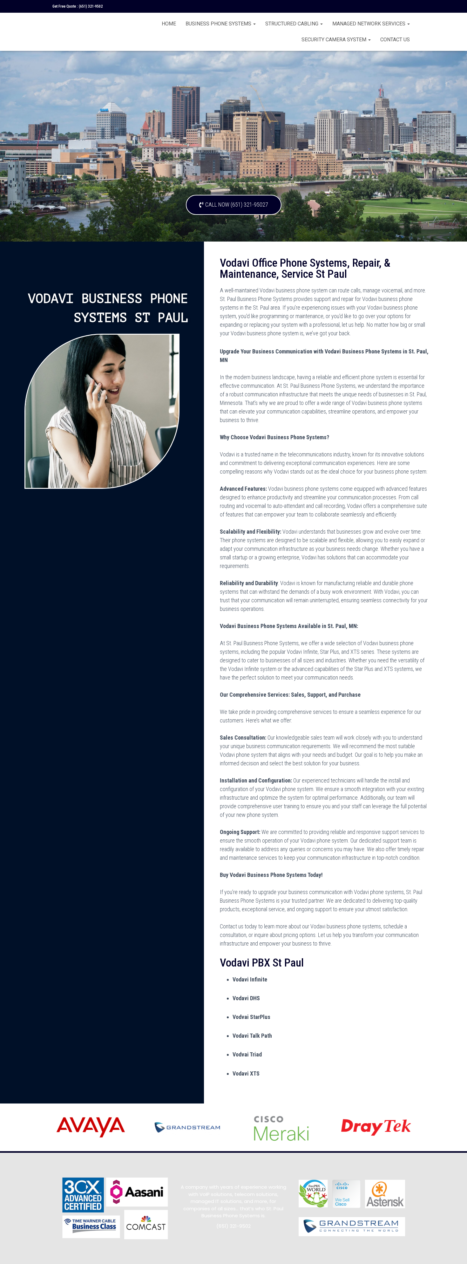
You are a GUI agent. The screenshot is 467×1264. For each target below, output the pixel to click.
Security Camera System (334, 40)
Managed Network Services (369, 24)
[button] (233, 205)
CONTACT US (395, 40)
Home (169, 24)
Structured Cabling (292, 24)
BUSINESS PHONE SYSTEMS (219, 24)
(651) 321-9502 (91, 6)
